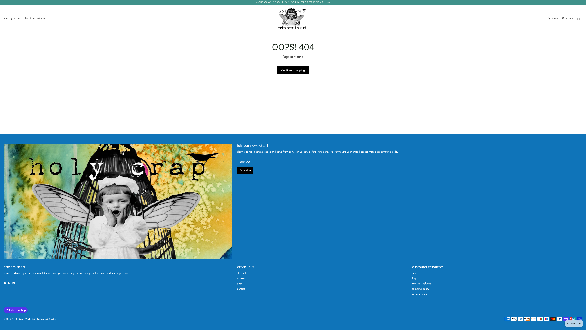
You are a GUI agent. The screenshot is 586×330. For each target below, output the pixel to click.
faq (414, 278)
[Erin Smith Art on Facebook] (9, 283)
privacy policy (419, 294)
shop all (241, 273)
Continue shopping (293, 70)
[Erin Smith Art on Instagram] (13, 283)
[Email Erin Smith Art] (5, 283)
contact (241, 289)
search (415, 273)
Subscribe (245, 170)
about (240, 283)
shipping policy (420, 289)
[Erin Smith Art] (292, 18)
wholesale (242, 278)
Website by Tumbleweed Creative (41, 319)
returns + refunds (421, 283)
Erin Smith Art (17, 319)
